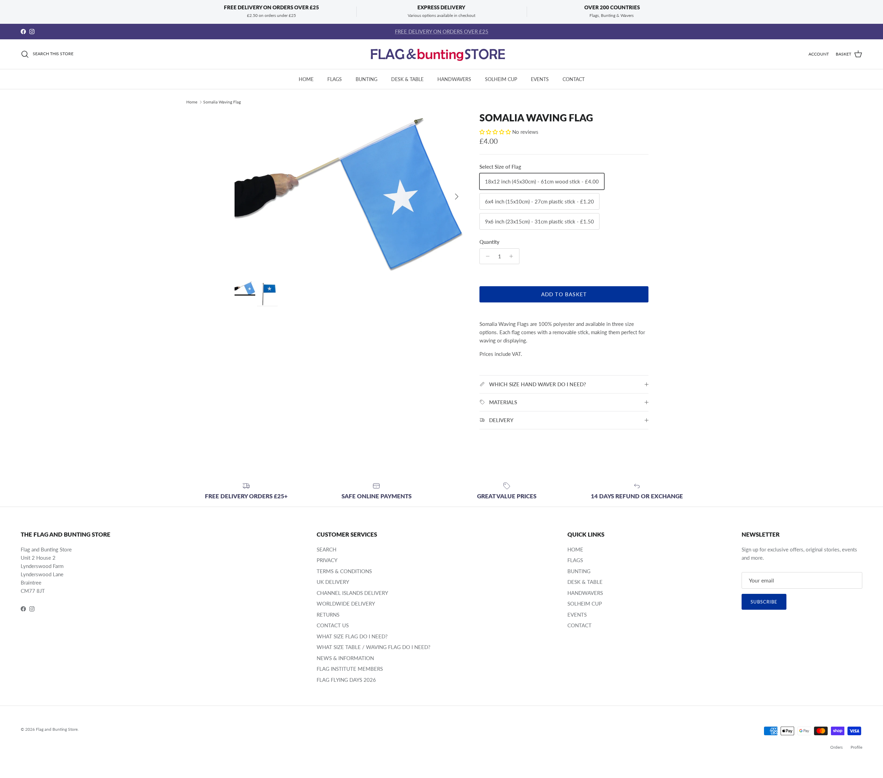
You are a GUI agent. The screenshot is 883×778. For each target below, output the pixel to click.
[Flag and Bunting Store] (441, 54)
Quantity (489, 242)
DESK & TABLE (407, 79)
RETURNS (328, 614)
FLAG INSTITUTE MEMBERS (350, 669)
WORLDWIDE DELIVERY (346, 603)
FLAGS (334, 79)
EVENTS (540, 79)
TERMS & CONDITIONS (344, 571)
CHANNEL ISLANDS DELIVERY (352, 593)
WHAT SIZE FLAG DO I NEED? (352, 636)
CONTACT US (333, 625)
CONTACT (574, 79)
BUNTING (366, 79)
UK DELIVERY (333, 582)
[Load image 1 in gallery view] (349, 193)
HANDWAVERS (454, 79)
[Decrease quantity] (486, 256)
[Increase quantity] (513, 256)
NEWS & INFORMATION (345, 658)
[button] (495, 132)
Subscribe (764, 602)
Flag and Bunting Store (57, 729)
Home (191, 101)
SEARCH (326, 549)
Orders (836, 747)
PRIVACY (327, 560)
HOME (306, 79)
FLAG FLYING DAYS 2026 (346, 680)
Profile (856, 747)
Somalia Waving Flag (222, 101)
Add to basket (564, 294)
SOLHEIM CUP (501, 79)
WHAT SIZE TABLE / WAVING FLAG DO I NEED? (373, 647)
